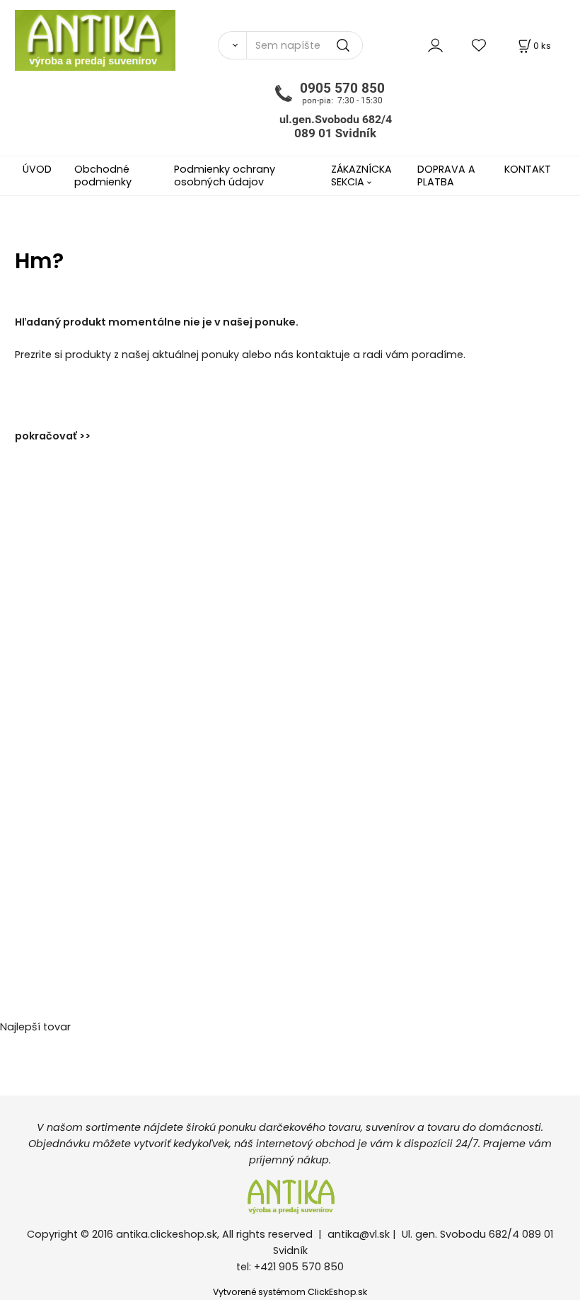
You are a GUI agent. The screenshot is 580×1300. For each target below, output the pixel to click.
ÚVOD (37, 169)
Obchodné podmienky (103, 175)
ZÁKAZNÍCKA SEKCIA (361, 175)
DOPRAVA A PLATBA (446, 175)
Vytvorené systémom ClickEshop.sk (290, 1292)
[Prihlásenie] (435, 45)
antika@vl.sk (358, 1234)
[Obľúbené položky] (479, 45)
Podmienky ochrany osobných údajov (224, 175)
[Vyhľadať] (232, 45)
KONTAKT (527, 169)
